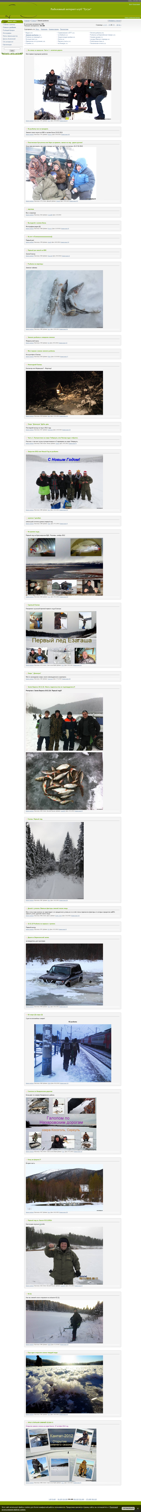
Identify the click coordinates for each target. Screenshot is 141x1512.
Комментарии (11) (64, 329)
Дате (37, 29)
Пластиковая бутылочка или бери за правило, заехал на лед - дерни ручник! (55, 142)
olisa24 (49, 242)
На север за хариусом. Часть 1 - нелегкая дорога (45, 50)
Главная (27, 21)
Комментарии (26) (63, 900)
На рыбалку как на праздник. (38, 129)
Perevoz (50, 134)
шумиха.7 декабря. (34, 518)
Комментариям (54, 29)
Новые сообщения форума (132, 17)
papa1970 (63, 811)
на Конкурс (61, 43)
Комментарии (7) (64, 356)
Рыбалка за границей (33, 37)
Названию (44, 29)
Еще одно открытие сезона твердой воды (43, 1352)
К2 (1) (30, 1294)
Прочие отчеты (63, 41)
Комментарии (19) (66, 679)
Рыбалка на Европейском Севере (101, 35)
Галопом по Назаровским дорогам (40, 1091)
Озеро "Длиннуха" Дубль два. (38, 424)
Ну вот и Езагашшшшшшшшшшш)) (40, 236)
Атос (49, 596)
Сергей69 (50, 214)
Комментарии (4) (66, 256)
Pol (48, 343)
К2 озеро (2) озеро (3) (35, 1015)
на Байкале (62, 35)
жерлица (31, 209)
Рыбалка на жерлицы (35, 264)
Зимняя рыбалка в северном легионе (41, 337)
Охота (60, 39)
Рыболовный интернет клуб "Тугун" (71, 9)
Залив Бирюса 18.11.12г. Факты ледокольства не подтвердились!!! (51, 687)
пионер (57, 443)
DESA (49, 1083)
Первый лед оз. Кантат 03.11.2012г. (40, 1220)
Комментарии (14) (77, 665)
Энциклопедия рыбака (65, 37)
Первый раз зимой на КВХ (37, 250)
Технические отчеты (97, 43)
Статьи (33, 21)
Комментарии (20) (74, 201)
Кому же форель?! (34, 1159)
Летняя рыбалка (95, 33)
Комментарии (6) (64, 120)
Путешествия (30, 39)
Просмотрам (64, 29)
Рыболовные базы (96, 41)
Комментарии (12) (63, 343)
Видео (28, 33)
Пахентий (50, 256)
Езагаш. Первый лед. (35, 819)
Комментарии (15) (64, 510)
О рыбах (28, 43)
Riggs (49, 356)
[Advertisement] (64, 1494)
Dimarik (58, 201)
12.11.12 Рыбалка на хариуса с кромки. (41, 924)
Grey (49, 120)
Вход (130, 4)
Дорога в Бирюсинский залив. (38, 937)
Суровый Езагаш (34, 605)
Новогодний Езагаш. (35, 364)
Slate (49, 523)
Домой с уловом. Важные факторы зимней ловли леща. (48, 908)
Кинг (49, 329)
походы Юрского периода (98, 39)
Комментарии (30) (64, 416)
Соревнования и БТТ (65, 33)
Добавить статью (114, 21)
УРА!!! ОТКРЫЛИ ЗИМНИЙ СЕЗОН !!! (40, 1422)
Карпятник (50, 429)
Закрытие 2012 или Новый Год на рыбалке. (43, 451)
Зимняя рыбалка (32, 35)
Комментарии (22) (66, 429)
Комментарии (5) (73, 443)
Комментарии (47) (64, 1344)
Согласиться (128, 1508)
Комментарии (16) (65, 134)
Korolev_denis (58, 915)
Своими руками (95, 37)
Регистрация (136, 4)
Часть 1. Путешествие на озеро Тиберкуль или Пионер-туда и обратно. (53, 438)
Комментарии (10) (65, 242)
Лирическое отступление (34, 41)
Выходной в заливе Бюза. (37, 223)
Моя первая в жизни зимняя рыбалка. (41, 351)
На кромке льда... (34, 532)
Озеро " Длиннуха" (34, 673)
